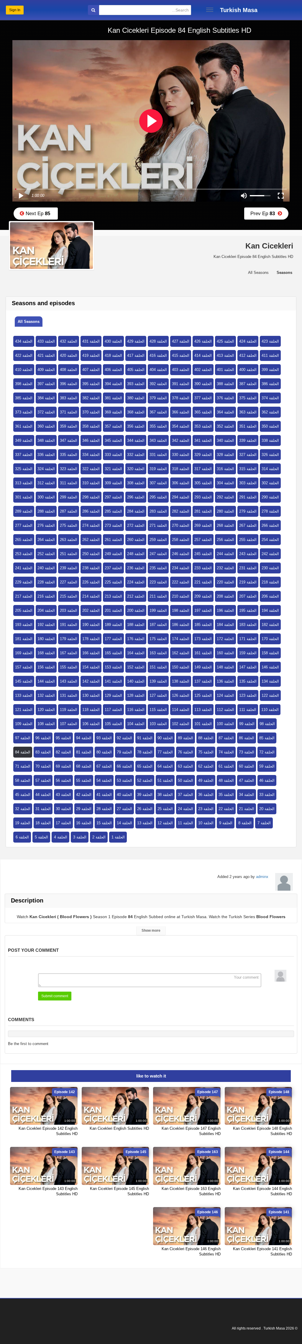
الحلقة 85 (267, 738)
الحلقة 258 (180, 539)
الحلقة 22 (226, 809)
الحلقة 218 (270, 582)
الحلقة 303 (248, 483)
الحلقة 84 (22, 752)
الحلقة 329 (203, 454)
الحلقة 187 (158, 624)
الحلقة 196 (225, 610)
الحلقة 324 (46, 469)
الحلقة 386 (270, 384)
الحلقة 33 (267, 794)
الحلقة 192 (46, 624)
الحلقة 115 (158, 709)
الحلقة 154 (91, 667)
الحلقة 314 (270, 469)
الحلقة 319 (158, 469)
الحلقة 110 (270, 709)
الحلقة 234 (180, 568)
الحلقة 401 (225, 369)
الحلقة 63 (185, 766)
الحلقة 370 (91, 412)
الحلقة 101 (203, 724)
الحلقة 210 (180, 596)
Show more (151, 930)
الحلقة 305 (203, 483)
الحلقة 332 (136, 454)
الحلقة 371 (68, 412)
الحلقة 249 (113, 554)
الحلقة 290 (270, 497)
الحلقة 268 (225, 525)
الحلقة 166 (91, 653)
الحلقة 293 (203, 497)
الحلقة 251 (68, 554)
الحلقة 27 (124, 809)
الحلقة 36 (206, 794)
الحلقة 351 (248, 426)
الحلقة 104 (136, 724)
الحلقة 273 (113, 525)
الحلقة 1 (118, 837)
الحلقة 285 (113, 511)
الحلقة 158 (270, 653)
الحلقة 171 (248, 639)
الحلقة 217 (23, 596)
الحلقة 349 (23, 440)
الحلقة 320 (136, 469)
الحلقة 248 (136, 554)
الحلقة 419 (91, 355)
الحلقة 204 (46, 610)
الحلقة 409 (46, 369)
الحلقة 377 (203, 398)
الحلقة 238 (91, 568)
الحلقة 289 (23, 511)
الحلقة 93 (104, 738)
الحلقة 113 (203, 709)
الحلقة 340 (225, 440)
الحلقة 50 (185, 780)
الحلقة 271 (158, 525)
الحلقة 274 (91, 525)
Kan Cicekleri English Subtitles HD (119, 1128)
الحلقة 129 (113, 695)
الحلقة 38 (165, 794)
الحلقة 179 (68, 639)
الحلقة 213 (113, 596)
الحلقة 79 (124, 752)
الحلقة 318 (180, 469)
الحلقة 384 (46, 398)
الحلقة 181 (23, 639)
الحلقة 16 (83, 823)
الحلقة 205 (23, 610)
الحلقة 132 (46, 695)
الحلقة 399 (270, 369)
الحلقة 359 (68, 426)
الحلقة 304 (225, 483)
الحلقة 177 (113, 639)
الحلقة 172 (225, 639)
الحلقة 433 (46, 341)
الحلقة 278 (270, 511)
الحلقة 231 (248, 568)
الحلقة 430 (113, 341)
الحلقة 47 (246, 780)
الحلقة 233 (203, 568)
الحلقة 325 (23, 469)
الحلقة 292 (225, 497)
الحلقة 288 (46, 511)
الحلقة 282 (180, 511)
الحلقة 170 (270, 639)
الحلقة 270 (180, 525)
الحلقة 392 (158, 384)
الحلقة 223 (158, 582)
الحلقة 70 (43, 766)
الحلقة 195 (248, 610)
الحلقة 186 (180, 624)
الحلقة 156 (46, 667)
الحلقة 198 (180, 610)
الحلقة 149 (203, 667)
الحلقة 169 (23, 653)
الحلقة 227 (68, 582)
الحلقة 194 (270, 610)
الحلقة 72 (267, 752)
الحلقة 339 (248, 440)
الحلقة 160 (225, 653)
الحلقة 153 (113, 667)
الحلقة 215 (68, 596)
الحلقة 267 (248, 525)
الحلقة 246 (180, 554)
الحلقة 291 (248, 497)
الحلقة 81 (83, 752)
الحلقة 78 (144, 752)
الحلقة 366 (180, 412)
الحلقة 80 (104, 752)
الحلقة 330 (180, 454)
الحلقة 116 (136, 709)
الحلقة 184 (225, 624)
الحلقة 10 (206, 823)
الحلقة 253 (23, 554)
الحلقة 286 (91, 511)
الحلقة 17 (63, 823)
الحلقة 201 (113, 610)
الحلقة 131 (68, 695)
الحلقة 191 (68, 624)
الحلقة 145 (23, 681)
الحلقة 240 (46, 568)
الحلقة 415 (180, 355)
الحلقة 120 (46, 709)
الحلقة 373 (23, 412)
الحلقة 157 (23, 667)
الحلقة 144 (46, 681)
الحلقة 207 (248, 596)
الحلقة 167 (68, 653)
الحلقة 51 (165, 780)
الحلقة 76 (185, 752)
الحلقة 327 (248, 454)
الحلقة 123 (248, 695)
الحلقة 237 (113, 568)
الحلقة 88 (206, 738)
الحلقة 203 (68, 610)
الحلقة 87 (226, 738)
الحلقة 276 (46, 525)
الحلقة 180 (46, 639)
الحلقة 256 (225, 539)
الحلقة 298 (91, 497)
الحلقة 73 (246, 752)
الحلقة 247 (158, 554)
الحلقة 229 (23, 582)
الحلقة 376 (225, 398)
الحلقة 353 (203, 426)
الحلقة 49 (206, 780)
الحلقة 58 (22, 780)
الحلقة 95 (63, 738)
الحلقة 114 (180, 709)
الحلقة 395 (91, 384)
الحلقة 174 (180, 639)
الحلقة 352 (225, 426)
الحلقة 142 (91, 681)
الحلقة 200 (136, 610)
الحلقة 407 (91, 369)
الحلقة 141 (113, 681)
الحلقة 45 (22, 794)
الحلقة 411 (270, 355)
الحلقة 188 (136, 624)
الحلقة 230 (270, 568)
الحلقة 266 (270, 525)
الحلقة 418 (113, 355)
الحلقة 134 (270, 681)
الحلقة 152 (136, 667)
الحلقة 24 (185, 809)
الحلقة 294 (180, 497)
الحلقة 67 (104, 766)
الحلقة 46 (267, 780)
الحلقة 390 (203, 384)
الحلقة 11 (185, 823)
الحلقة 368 (136, 412)
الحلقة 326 (270, 454)
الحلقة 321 (113, 469)
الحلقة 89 (185, 738)
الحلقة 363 (248, 412)
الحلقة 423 (270, 341)
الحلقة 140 (136, 681)
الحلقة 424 (248, 341)
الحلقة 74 (226, 752)
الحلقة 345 (113, 440)
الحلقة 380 (136, 398)
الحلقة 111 (247, 709)
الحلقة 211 (158, 596)
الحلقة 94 (83, 738)
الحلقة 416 (158, 355)
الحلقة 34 (246, 794)
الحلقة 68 (83, 766)
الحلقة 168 (46, 653)
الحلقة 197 (203, 610)
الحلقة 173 (203, 639)
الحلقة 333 (113, 454)
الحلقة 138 (180, 681)
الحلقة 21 (246, 809)
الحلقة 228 (46, 582)
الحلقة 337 (23, 454)
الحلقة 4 (60, 837)
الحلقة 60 (246, 766)
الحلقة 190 (91, 624)
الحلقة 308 (136, 483)
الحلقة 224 (136, 582)
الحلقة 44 (43, 794)
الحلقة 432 (68, 341)
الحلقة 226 (91, 582)
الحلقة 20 (267, 809)
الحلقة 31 (43, 809)
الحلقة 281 (203, 511)
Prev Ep (264, 213)
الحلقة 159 (248, 653)
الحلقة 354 (180, 426)
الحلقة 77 (165, 752)
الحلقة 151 (158, 667)
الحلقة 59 (267, 766)
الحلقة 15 (104, 823)
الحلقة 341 (203, 440)
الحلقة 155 (68, 667)
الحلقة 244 (225, 554)
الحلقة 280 (225, 511)
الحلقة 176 (136, 639)
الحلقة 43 (63, 794)
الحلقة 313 (23, 483)
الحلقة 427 (180, 341)
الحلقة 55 (83, 780)
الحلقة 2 (99, 837)
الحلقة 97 (22, 738)
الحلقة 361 (23, 426)
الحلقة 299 (68, 497)
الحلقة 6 (22, 837)
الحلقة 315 (248, 469)
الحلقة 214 (91, 596)
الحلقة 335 (68, 454)
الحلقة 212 (136, 596)
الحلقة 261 (113, 539)
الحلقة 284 (136, 511)
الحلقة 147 (248, 667)
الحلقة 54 (104, 780)
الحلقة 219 (248, 582)
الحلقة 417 (136, 355)
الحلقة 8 (245, 823)
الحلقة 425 (225, 341)
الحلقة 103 (158, 724)
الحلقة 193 (23, 624)
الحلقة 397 (46, 384)
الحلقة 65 (144, 766)
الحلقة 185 (203, 624)
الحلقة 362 (270, 412)
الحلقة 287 (68, 511)
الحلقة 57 (43, 780)
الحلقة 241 (23, 568)
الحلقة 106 (91, 724)
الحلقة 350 (270, 426)
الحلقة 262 (91, 539)
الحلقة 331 (158, 454)
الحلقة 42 (83, 794)
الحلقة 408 (68, 369)
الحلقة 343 (158, 440)
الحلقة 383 (68, 398)
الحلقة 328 (225, 454)
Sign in (14, 10)
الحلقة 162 (180, 653)
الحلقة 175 (158, 639)
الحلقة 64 (165, 766)
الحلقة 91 (144, 738)
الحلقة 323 (68, 469)
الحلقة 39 (144, 794)
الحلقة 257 (203, 539)
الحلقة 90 (165, 738)
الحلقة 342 (180, 440)
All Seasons (29, 321)
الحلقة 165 (113, 653)
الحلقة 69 (63, 766)
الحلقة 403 (180, 369)
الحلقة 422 (23, 355)
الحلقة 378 (180, 398)
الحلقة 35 (226, 794)
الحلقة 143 (68, 681)
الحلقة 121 (23, 709)
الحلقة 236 (136, 568)
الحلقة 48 (226, 780)
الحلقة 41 (104, 794)
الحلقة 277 (23, 525)
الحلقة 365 (203, 412)
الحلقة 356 (136, 426)
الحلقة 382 (91, 398)
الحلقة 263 (68, 539)
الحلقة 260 (136, 539)
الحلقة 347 (68, 440)
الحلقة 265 (23, 539)
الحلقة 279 (248, 511)
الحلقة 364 (225, 412)
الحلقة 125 (203, 695)
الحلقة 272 (136, 525)
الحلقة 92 (124, 738)
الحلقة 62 (206, 766)
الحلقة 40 (124, 794)
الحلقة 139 (158, 681)
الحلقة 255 (248, 539)
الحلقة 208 (225, 596)
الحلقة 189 (113, 624)
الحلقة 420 (68, 355)
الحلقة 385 (23, 398)
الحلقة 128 (136, 695)
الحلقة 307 (158, 483)
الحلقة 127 (158, 695)
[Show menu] (210, 10)
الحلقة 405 (136, 369)
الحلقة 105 (113, 724)
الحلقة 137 (203, 681)
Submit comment (54, 996)
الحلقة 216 (46, 596)
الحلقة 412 (248, 355)
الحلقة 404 (158, 369)
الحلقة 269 (203, 525)
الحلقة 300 (46, 497)
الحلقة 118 (91, 709)
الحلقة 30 (63, 809)
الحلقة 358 (91, 426)
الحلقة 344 (136, 440)
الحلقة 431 (91, 341)
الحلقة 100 (225, 724)
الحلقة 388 (225, 384)
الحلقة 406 (113, 369)
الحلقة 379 (158, 398)
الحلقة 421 (46, 355)
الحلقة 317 (203, 469)
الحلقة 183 (248, 624)
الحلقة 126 (180, 695)
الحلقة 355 (158, 426)
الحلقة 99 (247, 724)
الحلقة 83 (43, 752)
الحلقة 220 (225, 582)
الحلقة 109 (23, 724)
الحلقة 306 (180, 483)
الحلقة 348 (46, 440)
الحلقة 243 (248, 554)
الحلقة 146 (270, 667)
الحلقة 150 (180, 667)
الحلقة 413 (225, 355)
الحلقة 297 (113, 497)
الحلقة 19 (22, 823)
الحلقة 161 (203, 653)
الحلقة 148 (225, 667)
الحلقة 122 (270, 695)
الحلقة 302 (270, 483)
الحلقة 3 (79, 837)
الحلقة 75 (206, 752)
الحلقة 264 (46, 539)
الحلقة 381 (113, 398)
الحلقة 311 (68, 483)
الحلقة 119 (68, 709)
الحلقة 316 (225, 469)
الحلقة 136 (225, 681)
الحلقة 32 (22, 809)
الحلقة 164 (136, 653)
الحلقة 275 (68, 525)
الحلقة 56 (63, 780)
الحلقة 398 (23, 384)
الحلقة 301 (23, 497)
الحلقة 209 (203, 596)
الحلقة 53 (124, 780)
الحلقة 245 (203, 554)
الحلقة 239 (68, 568)
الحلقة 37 (185, 794)
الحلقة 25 (165, 809)
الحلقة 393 (136, 384)
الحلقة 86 (246, 738)
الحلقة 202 (91, 610)
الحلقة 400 (248, 369)
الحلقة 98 (267, 724)
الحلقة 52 (144, 780)
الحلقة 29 (83, 809)
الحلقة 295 (158, 497)
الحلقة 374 (270, 398)
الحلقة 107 (68, 724)
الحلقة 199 (158, 610)
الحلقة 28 (104, 809)
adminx (262, 876)
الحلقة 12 (165, 823)
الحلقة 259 (158, 539)
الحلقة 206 (270, 596)
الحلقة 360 (46, 426)
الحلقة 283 (158, 511)
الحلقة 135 (248, 681)
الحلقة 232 (225, 568)
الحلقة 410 (23, 369)
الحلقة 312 (46, 483)
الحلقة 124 (225, 695)
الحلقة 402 (203, 369)
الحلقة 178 (91, 639)
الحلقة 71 (22, 766)
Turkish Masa (238, 10)
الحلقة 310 (91, 483)
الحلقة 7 (264, 823)
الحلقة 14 (124, 823)
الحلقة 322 (91, 469)
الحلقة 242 (270, 554)
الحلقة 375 (248, 398)
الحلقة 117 (113, 709)
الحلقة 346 (91, 440)
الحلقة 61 (226, 766)
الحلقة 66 (124, 766)
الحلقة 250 (91, 554)
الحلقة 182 (270, 624)
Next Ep (37, 213)
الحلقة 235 (158, 568)
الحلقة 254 (270, 539)
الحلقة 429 (136, 341)
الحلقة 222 (180, 582)
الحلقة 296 (136, 497)
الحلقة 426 (203, 341)
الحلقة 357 (113, 426)
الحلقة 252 (46, 554)
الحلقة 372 (46, 412)
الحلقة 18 (43, 823)
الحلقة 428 (158, 341)
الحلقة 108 (46, 724)
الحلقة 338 (270, 440)
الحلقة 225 (113, 582)
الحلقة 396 (68, 384)
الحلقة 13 (144, 823)
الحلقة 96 (43, 738)
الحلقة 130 (91, 695)
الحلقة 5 (41, 837)
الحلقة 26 (144, 809)
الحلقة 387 (248, 384)
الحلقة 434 (23, 341)
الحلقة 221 (203, 582)
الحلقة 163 (158, 653)
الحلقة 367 (158, 412)
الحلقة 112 (225, 709)
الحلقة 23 (206, 809)
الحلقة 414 (203, 355)
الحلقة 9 (225, 823)
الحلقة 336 (46, 454)
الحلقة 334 (91, 454)
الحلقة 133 (23, 695)
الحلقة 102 (180, 724)
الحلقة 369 (113, 412)
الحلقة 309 (113, 483)
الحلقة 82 (63, 752)
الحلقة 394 (113, 384)
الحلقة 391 (180, 384)
